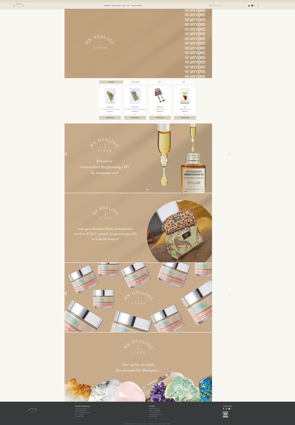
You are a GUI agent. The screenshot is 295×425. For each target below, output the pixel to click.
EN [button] (258, 5)
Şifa (124, 5)
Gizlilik (168, 423)
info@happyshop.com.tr (156, 414)
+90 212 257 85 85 (154, 412)
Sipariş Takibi (153, 416)
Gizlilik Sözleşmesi (80, 410)
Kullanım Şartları (162, 423)
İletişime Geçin (79, 416)
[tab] (111, 82)
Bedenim (107, 5)
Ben (128, 5)
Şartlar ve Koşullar (80, 408)
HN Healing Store (154, 408)
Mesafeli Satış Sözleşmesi (82, 412)
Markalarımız (136, 5)
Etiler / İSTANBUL (154, 410)
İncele (110, 114)
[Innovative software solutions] (171, 423)
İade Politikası (79, 414)
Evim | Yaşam (116, 5)
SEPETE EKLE (110, 117)
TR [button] (255, 5)
